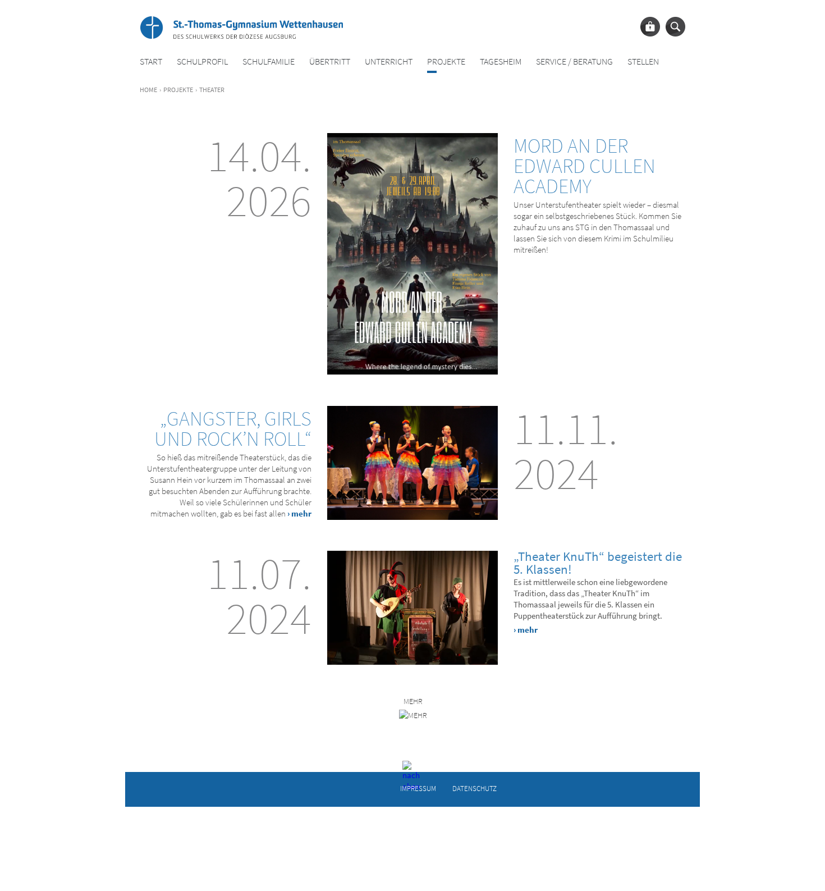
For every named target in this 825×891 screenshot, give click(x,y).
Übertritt (329, 61)
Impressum (418, 788)
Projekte (446, 61)
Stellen (643, 61)
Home (148, 89)
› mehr (299, 513)
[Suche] (675, 26)
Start (151, 61)
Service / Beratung (574, 61)
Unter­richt (388, 61)
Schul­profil (202, 61)
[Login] (650, 26)
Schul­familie (268, 61)
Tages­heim (500, 61)
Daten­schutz (474, 788)
